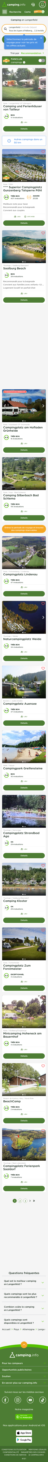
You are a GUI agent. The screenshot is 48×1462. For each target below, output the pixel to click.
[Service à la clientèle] (33, 4)
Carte (27, 11)
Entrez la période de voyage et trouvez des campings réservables (24, 528)
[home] (24, 1354)
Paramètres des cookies (33, 1452)
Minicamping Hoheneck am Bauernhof (22, 1035)
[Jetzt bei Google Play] (24, 1440)
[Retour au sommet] (24, 1344)
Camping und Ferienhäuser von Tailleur (22, 108)
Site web (31, 216)
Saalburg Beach (14, 268)
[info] (24, 62)
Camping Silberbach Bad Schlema (21, 497)
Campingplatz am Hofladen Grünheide (23, 429)
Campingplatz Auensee (20, 703)
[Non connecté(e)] (42, 4)
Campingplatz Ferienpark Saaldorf (21, 1167)
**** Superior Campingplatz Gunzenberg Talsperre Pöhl (22, 188)
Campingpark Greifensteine (23, 768)
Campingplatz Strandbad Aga (21, 834)
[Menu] (4, 11)
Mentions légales (37, 1449)
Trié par (14, 53)
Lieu (25, 122)
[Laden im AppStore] (24, 1433)
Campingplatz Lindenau (20, 574)
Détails (24, 129)
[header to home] (13, 4)
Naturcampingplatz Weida (22, 639)
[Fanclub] (39, 11)
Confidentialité (11, 1452)
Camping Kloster (15, 900)
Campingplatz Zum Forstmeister (17, 967)
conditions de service (15, 1455)
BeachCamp (12, 1101)
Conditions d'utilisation (14, 1449)
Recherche (15, 11)
